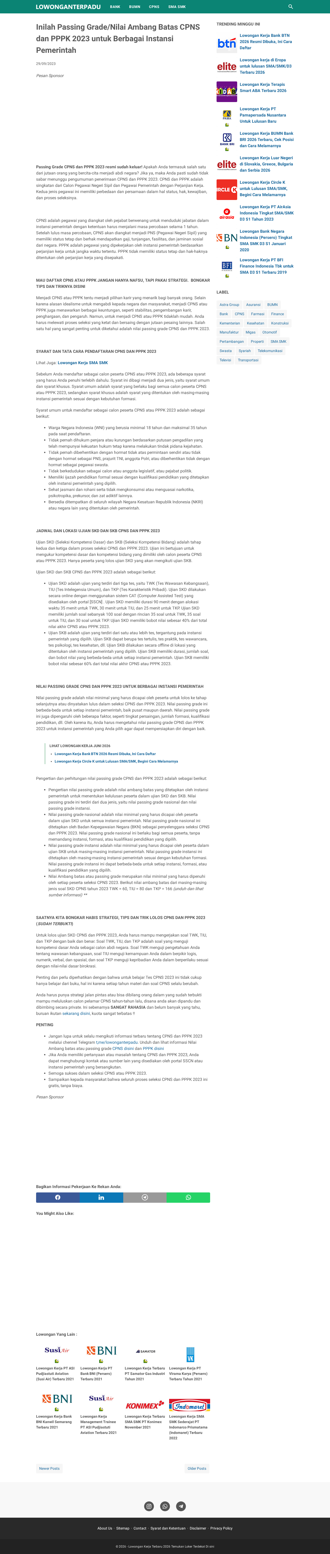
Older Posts (197, 1468)
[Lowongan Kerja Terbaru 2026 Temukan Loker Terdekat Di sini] (68, 7)
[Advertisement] (123, 123)
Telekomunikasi (270, 351)
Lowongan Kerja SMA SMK (83, 362)
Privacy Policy (221, 1528)
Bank (224, 314)
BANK (115, 7)
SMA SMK (177, 7)
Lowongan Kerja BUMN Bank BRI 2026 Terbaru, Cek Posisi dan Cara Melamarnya (267, 139)
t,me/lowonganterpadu (117, 1042)
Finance (277, 314)
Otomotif (269, 332)
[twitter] (101, 1197)
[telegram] (145, 1197)
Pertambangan (232, 341)
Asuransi (253, 305)
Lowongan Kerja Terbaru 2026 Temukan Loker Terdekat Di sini (171, 1546)
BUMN (134, 7)
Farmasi (257, 314)
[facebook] (58, 1197)
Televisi (225, 360)
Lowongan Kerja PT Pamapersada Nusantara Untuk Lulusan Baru (263, 115)
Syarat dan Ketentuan (168, 1528)
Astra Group (229, 305)
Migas (250, 332)
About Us (104, 1528)
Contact (140, 1528)
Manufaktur (229, 332)
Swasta (226, 351)
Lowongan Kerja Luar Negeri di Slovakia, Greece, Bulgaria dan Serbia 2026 (266, 164)
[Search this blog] (291, 7)
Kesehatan (255, 323)
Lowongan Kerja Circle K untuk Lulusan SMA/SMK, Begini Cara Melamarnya (116, 761)
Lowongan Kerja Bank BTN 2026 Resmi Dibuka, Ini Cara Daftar (105, 754)
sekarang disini (76, 1013)
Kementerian (230, 323)
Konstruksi (279, 323)
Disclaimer (198, 1528)
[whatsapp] (188, 1197)
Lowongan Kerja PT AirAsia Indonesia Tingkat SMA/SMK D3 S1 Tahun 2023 (267, 213)
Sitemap (122, 1528)
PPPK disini (153, 1048)
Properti (257, 341)
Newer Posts (49, 1468)
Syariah (245, 351)
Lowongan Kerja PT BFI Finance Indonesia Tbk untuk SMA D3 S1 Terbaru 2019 (267, 266)
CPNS (154, 7)
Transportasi (248, 360)
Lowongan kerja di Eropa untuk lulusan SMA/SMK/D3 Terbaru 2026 (266, 66)
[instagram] (149, 1506)
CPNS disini (123, 1048)
